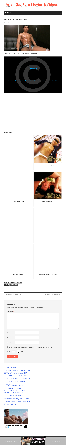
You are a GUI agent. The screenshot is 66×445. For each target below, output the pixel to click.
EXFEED (26, 373)
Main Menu (10, 13)
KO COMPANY (9, 388)
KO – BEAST (8, 391)
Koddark (17, 388)
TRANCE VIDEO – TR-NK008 (13, 295)
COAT (28, 370)
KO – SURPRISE (26, 393)
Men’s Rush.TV (17, 395)
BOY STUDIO (16, 370)
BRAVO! (22, 370)
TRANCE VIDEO (14, 284)
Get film (23, 379)
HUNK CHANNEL (17, 381)
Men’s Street (26, 396)
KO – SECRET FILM (17, 393)
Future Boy (22, 376)
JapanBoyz (14, 385)
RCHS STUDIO (17, 401)
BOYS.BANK (8, 370)
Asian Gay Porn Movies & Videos (32, 4)
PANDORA (26, 399)
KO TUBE (22, 388)
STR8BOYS (25, 401)
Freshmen (15, 376)
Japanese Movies (18, 282)
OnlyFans (19, 398)
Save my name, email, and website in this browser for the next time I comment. (30, 347)
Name (9, 333)
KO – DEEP (15, 391)
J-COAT (7, 385)
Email (9, 338)
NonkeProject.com (9, 399)
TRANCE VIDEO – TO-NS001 (52, 295)
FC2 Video (8, 375)
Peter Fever (7, 401)
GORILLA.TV (6, 382)
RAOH (12, 401)
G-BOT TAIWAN (9, 379)
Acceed (6, 367)
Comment (10, 311)
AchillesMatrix (13, 367)
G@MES (17, 378)
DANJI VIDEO (15, 373)
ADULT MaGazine (20, 367)
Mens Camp (7, 396)
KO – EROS (21, 391)
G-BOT (28, 376)
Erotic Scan (20, 373)
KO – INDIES (28, 390)
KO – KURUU (7, 393)
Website (9, 343)
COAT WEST (8, 373)
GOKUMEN (28, 378)
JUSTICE (20, 385)
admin (15, 22)
